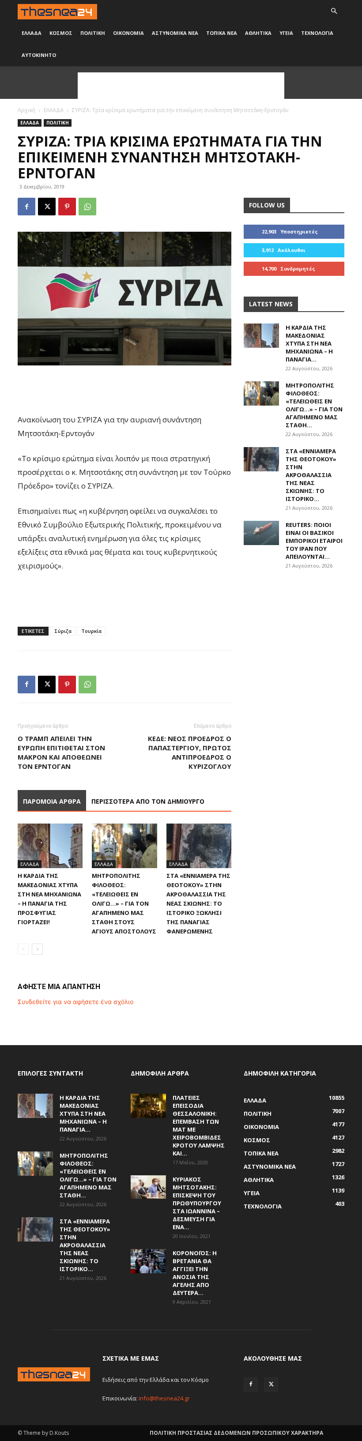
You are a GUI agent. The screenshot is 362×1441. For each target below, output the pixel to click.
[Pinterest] (67, 206)
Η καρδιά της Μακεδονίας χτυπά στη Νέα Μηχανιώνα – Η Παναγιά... (309, 343)
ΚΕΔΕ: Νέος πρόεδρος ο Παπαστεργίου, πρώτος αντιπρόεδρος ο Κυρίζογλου (189, 752)
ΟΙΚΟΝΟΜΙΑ (128, 33)
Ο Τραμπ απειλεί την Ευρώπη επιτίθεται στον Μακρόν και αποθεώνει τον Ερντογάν (61, 752)
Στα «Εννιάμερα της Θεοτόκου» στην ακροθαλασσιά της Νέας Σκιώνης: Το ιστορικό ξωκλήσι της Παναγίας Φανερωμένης (198, 903)
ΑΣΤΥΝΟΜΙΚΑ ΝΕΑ (175, 33)
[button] (333, 11)
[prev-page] (23, 949)
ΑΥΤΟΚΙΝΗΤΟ (39, 55)
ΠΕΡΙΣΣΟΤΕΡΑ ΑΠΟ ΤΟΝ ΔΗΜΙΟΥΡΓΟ (147, 801)
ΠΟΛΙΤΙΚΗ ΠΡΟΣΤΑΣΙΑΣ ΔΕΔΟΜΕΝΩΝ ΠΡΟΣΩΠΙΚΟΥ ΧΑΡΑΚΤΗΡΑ (236, 1433)
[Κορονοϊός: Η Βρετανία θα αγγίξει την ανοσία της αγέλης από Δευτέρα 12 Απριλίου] (148, 1261)
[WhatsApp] (87, 206)
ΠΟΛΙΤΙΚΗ (92, 33)
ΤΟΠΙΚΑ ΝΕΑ (221, 33)
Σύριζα (63, 631)
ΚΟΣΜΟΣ (60, 33)
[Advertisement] (181, 85)
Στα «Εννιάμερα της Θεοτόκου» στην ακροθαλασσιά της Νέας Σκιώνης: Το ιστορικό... (311, 475)
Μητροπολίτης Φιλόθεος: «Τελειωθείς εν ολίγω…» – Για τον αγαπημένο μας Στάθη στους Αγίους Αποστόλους (124, 903)
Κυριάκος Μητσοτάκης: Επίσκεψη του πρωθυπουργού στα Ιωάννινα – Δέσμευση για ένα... (197, 1203)
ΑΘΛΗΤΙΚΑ (258, 33)
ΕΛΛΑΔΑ (31, 33)
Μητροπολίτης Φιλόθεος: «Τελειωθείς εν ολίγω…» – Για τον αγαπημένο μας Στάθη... (314, 405)
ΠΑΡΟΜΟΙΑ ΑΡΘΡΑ (52, 801)
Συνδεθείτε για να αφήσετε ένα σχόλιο (75, 1001)
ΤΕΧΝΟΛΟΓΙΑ (317, 33)
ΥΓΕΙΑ (286, 33)
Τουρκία (91, 631)
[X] (47, 206)
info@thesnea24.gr (164, 1398)
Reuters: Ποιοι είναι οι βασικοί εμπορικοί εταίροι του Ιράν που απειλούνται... (314, 541)
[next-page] (37, 949)
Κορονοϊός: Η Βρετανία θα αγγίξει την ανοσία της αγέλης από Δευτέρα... (195, 1273)
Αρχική (26, 110)
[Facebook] (26, 206)
